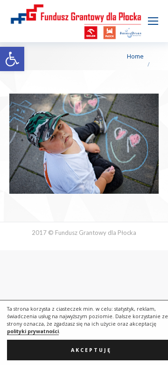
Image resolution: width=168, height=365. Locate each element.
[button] (12, 59)
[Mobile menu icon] (153, 21)
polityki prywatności (33, 331)
